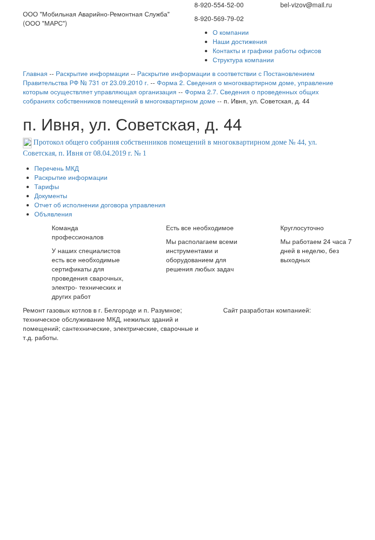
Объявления (53, 213)
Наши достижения (240, 41)
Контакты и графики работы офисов (267, 50)
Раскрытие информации (70, 177)
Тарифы (46, 186)
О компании (231, 32)
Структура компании (243, 59)
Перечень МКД (56, 168)
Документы (50, 195)
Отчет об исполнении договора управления (100, 204)
